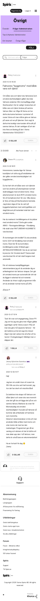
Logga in (28, 11)
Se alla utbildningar (9, 534)
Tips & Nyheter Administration (14, 35)
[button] (36, 75)
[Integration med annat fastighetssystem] (32, 151)
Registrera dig (16, 11)
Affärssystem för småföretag (13, 507)
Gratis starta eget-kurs (11, 526)
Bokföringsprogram (9, 499)
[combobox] (20, 57)
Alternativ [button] (31, 48)
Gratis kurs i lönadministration (13, 530)
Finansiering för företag (11, 510)
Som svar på (17, 309)
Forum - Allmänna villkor (11, 546)
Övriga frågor (21, 41)
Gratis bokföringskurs (10, 522)
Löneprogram (7, 503)
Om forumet (7, 41)
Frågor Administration (22, 29)
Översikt (5, 29)
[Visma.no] (9, 4)
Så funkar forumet (9, 553)
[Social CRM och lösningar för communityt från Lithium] (32, 596)
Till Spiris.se (7, 569)
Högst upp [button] (3, 594)
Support (5, 565)
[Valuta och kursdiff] (36, 151)
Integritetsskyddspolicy (11, 550)
